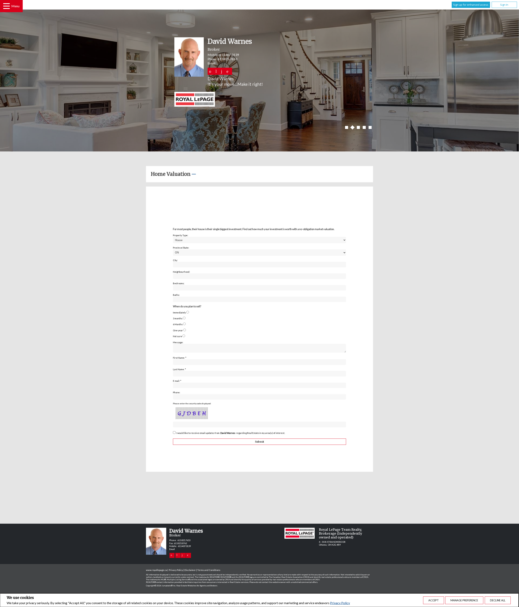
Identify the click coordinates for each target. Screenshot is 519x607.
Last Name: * (179, 369)
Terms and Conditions (208, 570)
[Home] (259, 100)
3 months (177, 318)
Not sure (177, 336)
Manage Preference (464, 600)
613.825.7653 (227, 59)
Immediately (179, 312)
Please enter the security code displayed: (192, 403)
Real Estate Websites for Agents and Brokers (196, 585)
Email (211, 63)
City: (175, 260)
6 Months (178, 324)
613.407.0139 (229, 55)
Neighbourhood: (181, 271)
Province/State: (181, 247)
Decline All (497, 600)
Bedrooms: (178, 283)
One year (178, 330)
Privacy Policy (340, 603)
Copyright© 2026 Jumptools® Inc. (161, 585)
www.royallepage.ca (156, 570)
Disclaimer (190, 570)
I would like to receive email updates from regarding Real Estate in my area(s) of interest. (230, 433)
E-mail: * (177, 381)
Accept (433, 600)
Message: (178, 342)
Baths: (176, 295)
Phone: (176, 392)
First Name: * (179, 357)
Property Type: (180, 235)
